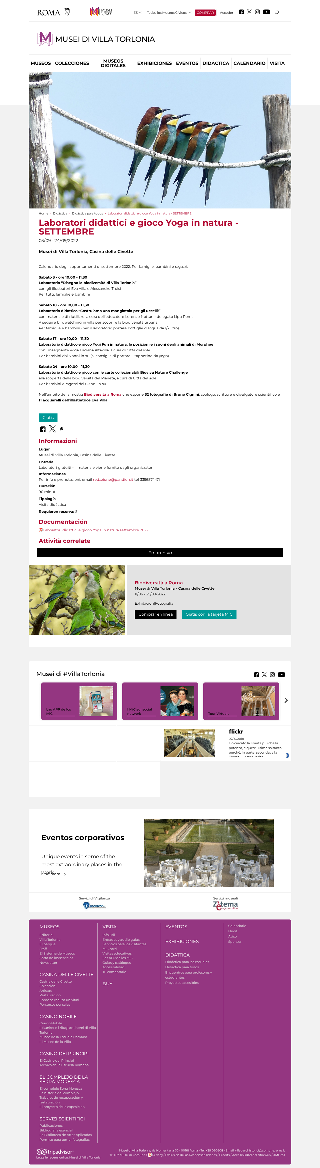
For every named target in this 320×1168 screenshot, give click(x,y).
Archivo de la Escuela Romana (64, 1065)
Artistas (46, 991)
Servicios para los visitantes (124, 944)
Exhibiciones (154, 63)
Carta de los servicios (56, 958)
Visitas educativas (117, 953)
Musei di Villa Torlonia (105, 39)
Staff (43, 949)
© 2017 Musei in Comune (127, 1155)
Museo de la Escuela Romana (63, 1037)
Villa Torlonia (50, 940)
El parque (48, 944)
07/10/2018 (255, 748)
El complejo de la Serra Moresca (64, 1079)
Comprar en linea (155, 614)
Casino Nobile (58, 1016)
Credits (224, 1155)
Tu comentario (114, 972)
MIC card (109, 949)
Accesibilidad (113, 967)
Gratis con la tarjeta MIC (209, 614)
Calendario (250, 63)
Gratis (48, 417)
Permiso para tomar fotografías (65, 1139)
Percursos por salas (55, 1004)
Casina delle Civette (67, 974)
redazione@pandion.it (113, 479)
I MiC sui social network (139, 711)
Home (43, 213)
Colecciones (72, 63)
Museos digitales (113, 63)
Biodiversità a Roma (159, 583)
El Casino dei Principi (57, 1060)
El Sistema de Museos (57, 953)
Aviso (232, 936)
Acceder (226, 13)
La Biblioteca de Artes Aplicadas (66, 1135)
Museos (41, 63)
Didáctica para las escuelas (187, 962)
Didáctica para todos (87, 213)
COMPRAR (205, 13)
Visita (277, 63)
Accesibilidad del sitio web (251, 1155)
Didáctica (215, 63)
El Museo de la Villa (55, 1042)
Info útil (108, 935)
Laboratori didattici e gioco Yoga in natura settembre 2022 (95, 530)
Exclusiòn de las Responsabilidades (191, 1155)
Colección (48, 986)
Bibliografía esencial (56, 1130)
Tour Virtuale (219, 714)
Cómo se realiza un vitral (59, 1000)
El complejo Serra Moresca (61, 1088)
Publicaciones (51, 1125)
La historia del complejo (59, 1093)
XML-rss (279, 1155)
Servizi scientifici (62, 1119)
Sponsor (235, 942)
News (232, 931)
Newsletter (48, 963)
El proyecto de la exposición (62, 1107)
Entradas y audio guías (121, 940)
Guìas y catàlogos (116, 963)
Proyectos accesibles (181, 983)
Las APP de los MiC (117, 958)
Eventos (187, 63)
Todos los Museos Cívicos (166, 13)
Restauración (50, 995)
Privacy (157, 1155)
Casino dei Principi (64, 1053)
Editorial (47, 935)
